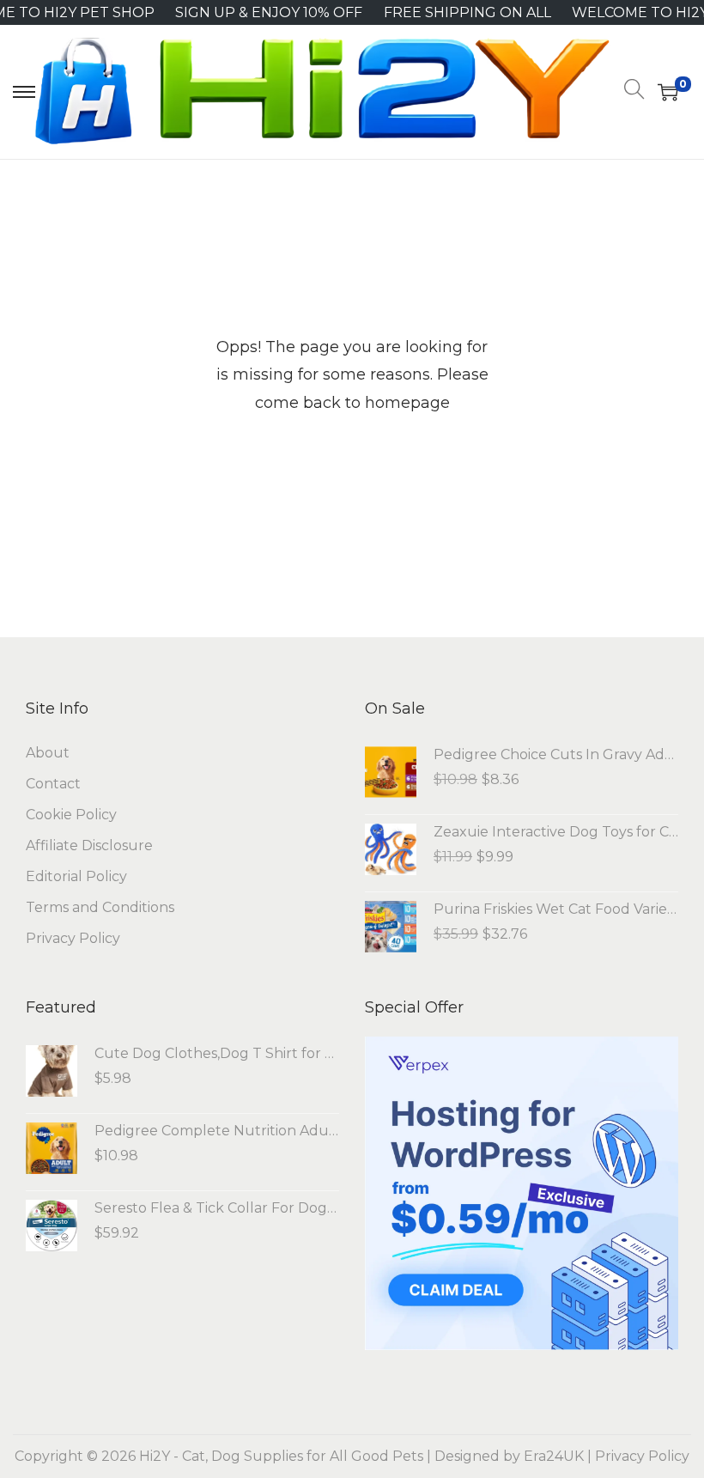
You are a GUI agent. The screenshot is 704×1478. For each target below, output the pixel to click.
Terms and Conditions (100, 907)
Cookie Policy (71, 814)
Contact (53, 783)
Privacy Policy (73, 938)
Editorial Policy (76, 876)
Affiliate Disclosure (89, 845)
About (48, 753)
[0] (668, 92)
